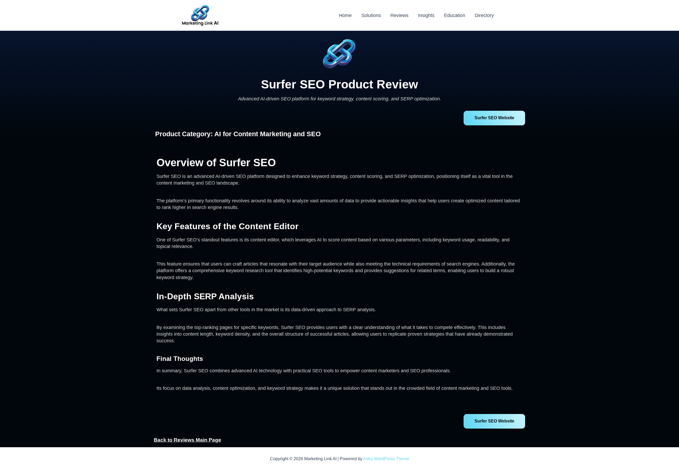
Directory (484, 15)
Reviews (399, 15)
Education (454, 15)
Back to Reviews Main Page (187, 440)
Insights (426, 15)
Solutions (371, 15)
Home (345, 15)
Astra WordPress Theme (386, 458)
